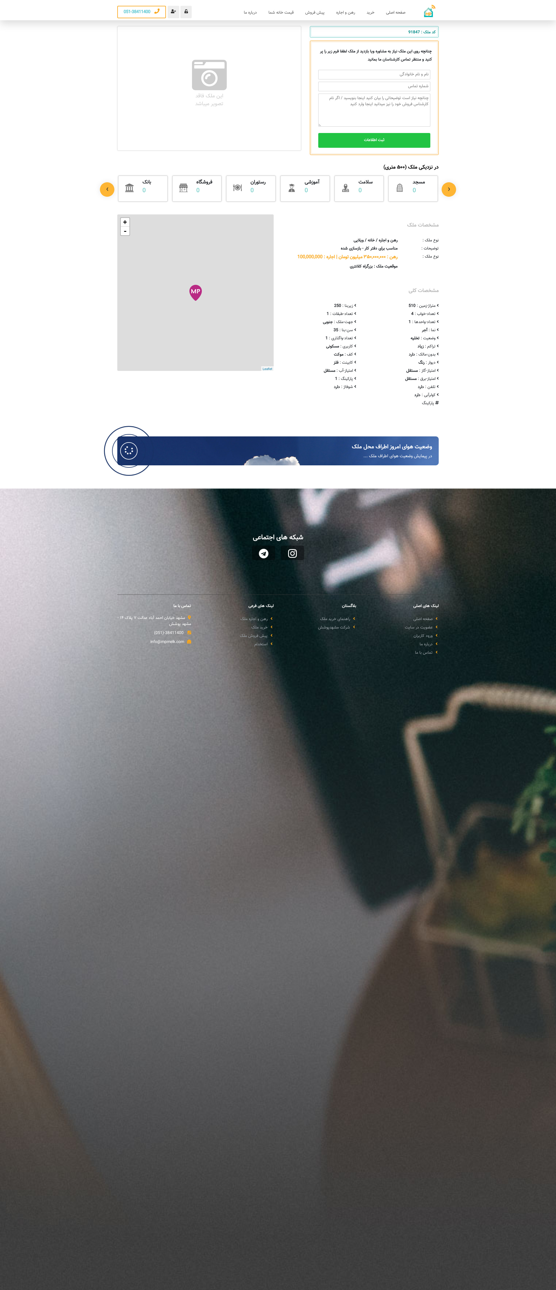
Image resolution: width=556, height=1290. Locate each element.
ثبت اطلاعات (374, 140)
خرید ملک (259, 628)
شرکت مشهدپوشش (334, 628)
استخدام (261, 645)
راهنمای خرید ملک (335, 619)
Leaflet (267, 368)
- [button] (125, 231)
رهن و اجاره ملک (254, 619)
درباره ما (250, 13)
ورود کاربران (423, 636)
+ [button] (125, 222)
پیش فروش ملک (254, 636)
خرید (370, 13)
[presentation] (107, 189)
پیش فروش (315, 13)
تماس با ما (424, 653)
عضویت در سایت (419, 628)
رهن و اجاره (345, 13)
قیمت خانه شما (281, 13)
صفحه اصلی (395, 13)
